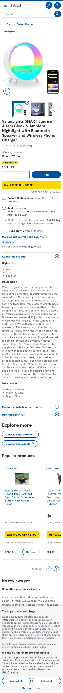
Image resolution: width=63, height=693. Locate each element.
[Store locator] (57, 5)
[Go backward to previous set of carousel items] (49, 569)
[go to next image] (56, 109)
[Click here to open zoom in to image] (6, 91)
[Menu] (5, 5)
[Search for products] (57, 14)
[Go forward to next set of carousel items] (56, 569)
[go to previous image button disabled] (7, 109)
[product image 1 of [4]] (31, 66)
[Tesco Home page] (16, 5)
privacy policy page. (35, 628)
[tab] (20, 109)
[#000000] (49, 516)
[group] (22, 512)
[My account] (49, 5)
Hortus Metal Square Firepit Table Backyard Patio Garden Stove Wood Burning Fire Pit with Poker (20, 497)
